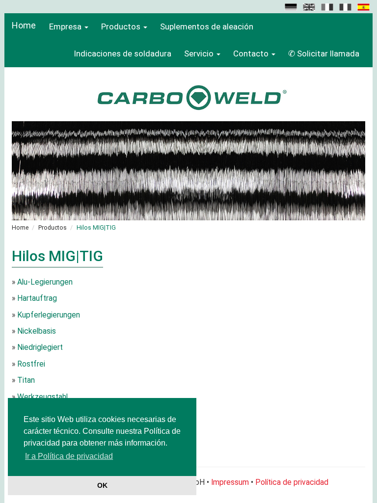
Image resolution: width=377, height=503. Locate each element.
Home (24, 25)
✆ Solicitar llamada (323, 53)
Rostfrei (31, 364)
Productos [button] (120, 26)
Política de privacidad (291, 482)
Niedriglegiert (40, 347)
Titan (26, 380)
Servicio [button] (199, 53)
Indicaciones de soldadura (122, 53)
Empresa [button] (65, 26)
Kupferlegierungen (48, 315)
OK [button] (102, 485)
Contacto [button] (251, 53)
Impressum (230, 482)
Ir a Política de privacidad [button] (69, 456)
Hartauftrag (37, 298)
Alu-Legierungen (45, 282)
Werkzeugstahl (42, 397)
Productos (52, 227)
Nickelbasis (36, 331)
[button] (291, 6)
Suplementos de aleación (206, 26)
